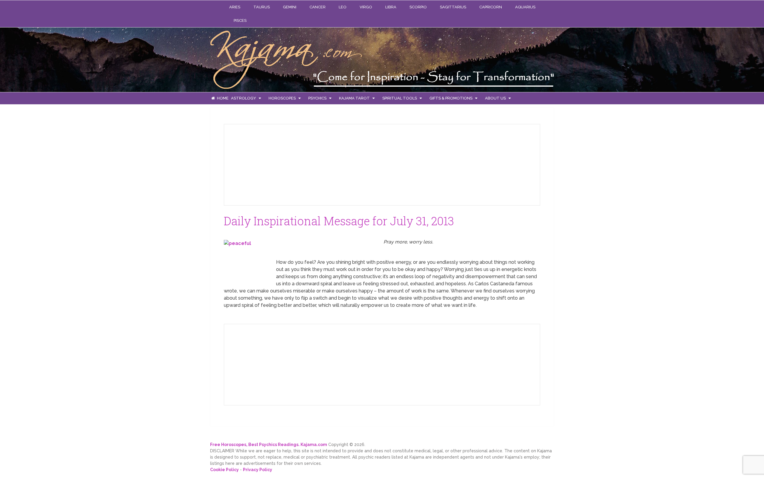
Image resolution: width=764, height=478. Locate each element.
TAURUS (261, 7)
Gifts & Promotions (450, 98)
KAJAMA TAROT (354, 98)
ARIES (234, 7)
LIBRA (390, 7)
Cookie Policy (224, 469)
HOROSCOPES (282, 98)
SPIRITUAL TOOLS (399, 98)
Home (222, 98)
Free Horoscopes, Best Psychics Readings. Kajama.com (268, 444)
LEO (342, 7)
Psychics (317, 98)
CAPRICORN (490, 7)
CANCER (317, 7)
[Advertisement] (273, 163)
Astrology (243, 98)
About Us (495, 98)
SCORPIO (418, 7)
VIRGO (366, 7)
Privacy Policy (257, 469)
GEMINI (289, 7)
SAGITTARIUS (453, 7)
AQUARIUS (525, 7)
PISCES (240, 20)
